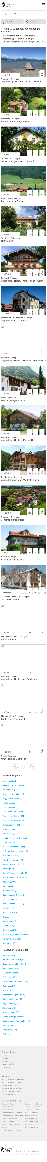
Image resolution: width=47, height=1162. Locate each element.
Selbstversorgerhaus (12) (13, 1017)
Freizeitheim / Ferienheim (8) (15, 981)
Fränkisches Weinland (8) (14, 820)
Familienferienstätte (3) (13, 973)
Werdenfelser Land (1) (12, 939)
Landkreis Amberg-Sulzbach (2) (16, 838)
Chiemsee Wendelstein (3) (14, 794)
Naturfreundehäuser (33, 1116)
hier (43, 42)
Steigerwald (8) (9, 921)
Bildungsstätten (9, 1104)
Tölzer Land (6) (9, 926)
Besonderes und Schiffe (12, 1113)
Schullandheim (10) (11, 1012)
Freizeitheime (7, 1107)
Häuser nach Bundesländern (14, 1079)
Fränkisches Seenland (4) (13, 816)
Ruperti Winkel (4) (10, 912)
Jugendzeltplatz (32, 1110)
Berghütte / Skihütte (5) (13, 960)
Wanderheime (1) (10, 1030)
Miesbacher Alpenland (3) (14, 847)
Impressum (6, 1067)
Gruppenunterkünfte (10, 1124)
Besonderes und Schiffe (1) (14, 964)
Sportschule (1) (9, 1025)
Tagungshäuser (31, 1127)
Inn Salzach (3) (9, 834)
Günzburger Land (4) (11, 825)
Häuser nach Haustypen (12, 1088)
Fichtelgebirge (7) (10, 803)
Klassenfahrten (31, 1113)
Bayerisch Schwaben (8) (13, 785)
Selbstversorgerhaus (34, 1122)
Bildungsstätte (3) (10, 968)
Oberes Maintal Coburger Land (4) (17, 877)
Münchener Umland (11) (13, 860)
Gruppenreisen (8, 1122)
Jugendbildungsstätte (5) (14, 995)
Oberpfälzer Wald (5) (11, 882)
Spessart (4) (8, 917)
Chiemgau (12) (9, 790)
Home (4, 1055)
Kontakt (5, 1061)
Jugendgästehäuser (33, 1104)
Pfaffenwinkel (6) (10, 891)
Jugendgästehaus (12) (12, 999)
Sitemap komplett (9, 1094)
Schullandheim (31, 1119)
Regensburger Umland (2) (14, 895)
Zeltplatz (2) (8, 1034)
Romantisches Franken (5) (14, 904)
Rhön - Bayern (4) (10, 899)
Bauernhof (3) (9, 955)
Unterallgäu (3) (9, 930)
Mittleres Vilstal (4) (11, 855)
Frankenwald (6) (9, 807)
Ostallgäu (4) (8, 886)
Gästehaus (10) (9, 986)
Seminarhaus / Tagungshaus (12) (17, 1021)
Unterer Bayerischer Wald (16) (15, 934)
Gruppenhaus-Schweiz (11, 1119)
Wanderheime (7, 1110)
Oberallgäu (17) (9, 869)
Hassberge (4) (9, 829)
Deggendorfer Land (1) (12, 798)
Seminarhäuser (31, 1124)
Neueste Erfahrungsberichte (14, 1091)
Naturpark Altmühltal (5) (13, 864)
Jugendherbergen (32, 1107)
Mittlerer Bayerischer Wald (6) (15, 851)
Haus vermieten (8, 1064)
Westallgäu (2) (9, 943)
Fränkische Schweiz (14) (13, 812)
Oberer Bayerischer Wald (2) (15, 873)
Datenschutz (7, 1070)
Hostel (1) (7, 990)
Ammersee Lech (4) (11, 781)
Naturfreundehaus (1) (12, 1008)
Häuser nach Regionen (11, 1082)
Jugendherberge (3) (11, 1003)
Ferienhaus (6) (9, 977)
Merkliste (5, 1058)
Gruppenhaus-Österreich (12, 1116)
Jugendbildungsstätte (11, 1130)
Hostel (4, 1127)
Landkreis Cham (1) (11, 842)
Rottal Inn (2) (8, 908)
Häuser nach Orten (10, 1085)
